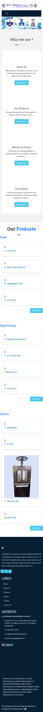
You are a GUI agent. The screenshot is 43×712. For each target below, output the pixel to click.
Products (6, 592)
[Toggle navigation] (7, 13)
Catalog (6, 601)
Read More (21, 83)
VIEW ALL (36, 310)
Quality (6, 596)
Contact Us (7, 605)
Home (5, 584)
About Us (6, 588)
